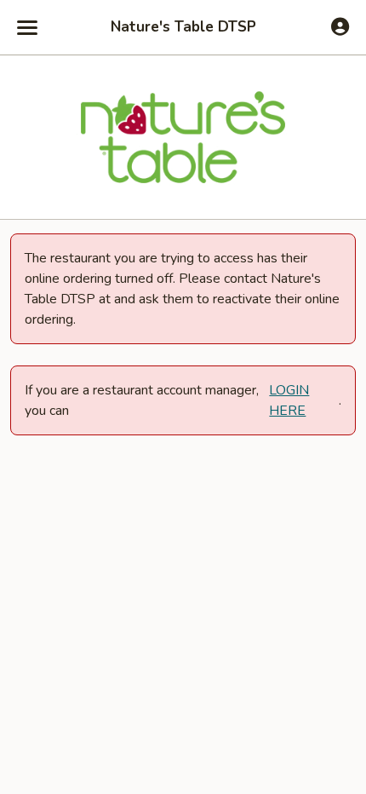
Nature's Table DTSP (183, 27)
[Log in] (340, 26)
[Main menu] (27, 27)
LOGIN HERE (289, 400)
